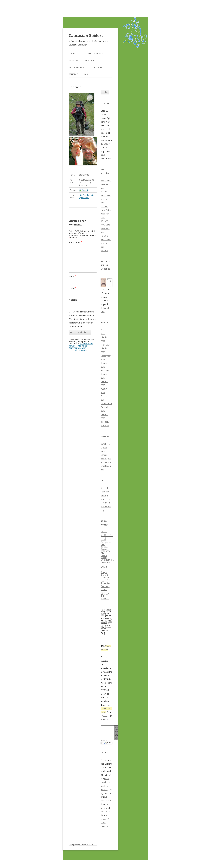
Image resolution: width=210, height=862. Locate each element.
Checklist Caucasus (94, 53)
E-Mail (72, 287)
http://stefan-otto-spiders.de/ (87, 196)
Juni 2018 (105, 370)
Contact (73, 74)
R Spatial (98, 67)
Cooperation (106, 543)
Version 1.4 (105, 595)
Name (72, 276)
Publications (91, 60)
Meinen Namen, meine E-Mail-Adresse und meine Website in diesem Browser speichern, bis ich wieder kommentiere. (82, 319)
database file (106, 552)
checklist (107, 537)
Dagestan (104, 547)
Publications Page (105, 580)
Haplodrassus (105, 562)
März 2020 (106, 344)
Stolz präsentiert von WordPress (83, 844)
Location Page (104, 569)
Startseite (74, 53)
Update (103, 592)
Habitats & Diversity (78, 67)
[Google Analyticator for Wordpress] (106, 743)
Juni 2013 (105, 421)
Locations (73, 60)
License (103, 564)
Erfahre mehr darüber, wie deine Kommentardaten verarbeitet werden (81, 346)
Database (104, 549)
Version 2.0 (105, 599)
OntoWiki (104, 575)
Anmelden (105, 488)
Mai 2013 (105, 425)
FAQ (86, 74)
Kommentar (75, 242)
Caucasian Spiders (86, 35)
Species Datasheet (106, 586)
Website (73, 299)
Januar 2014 (106, 403)
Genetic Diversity (104, 557)
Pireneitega (105, 577)
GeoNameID (107, 559)
